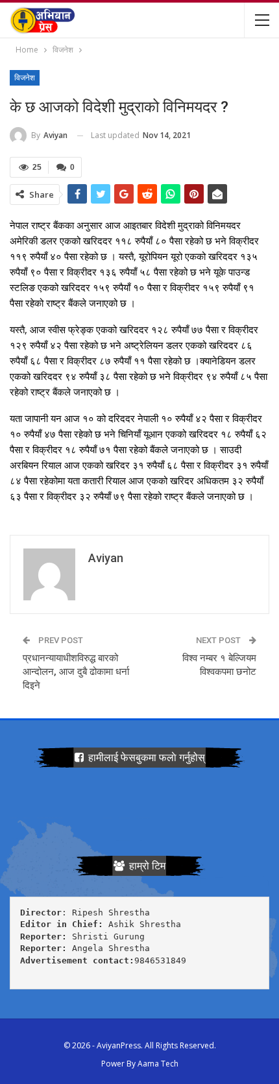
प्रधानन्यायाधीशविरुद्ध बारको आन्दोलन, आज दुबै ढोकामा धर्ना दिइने (76, 671)
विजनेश (24, 77)
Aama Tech (158, 1063)
